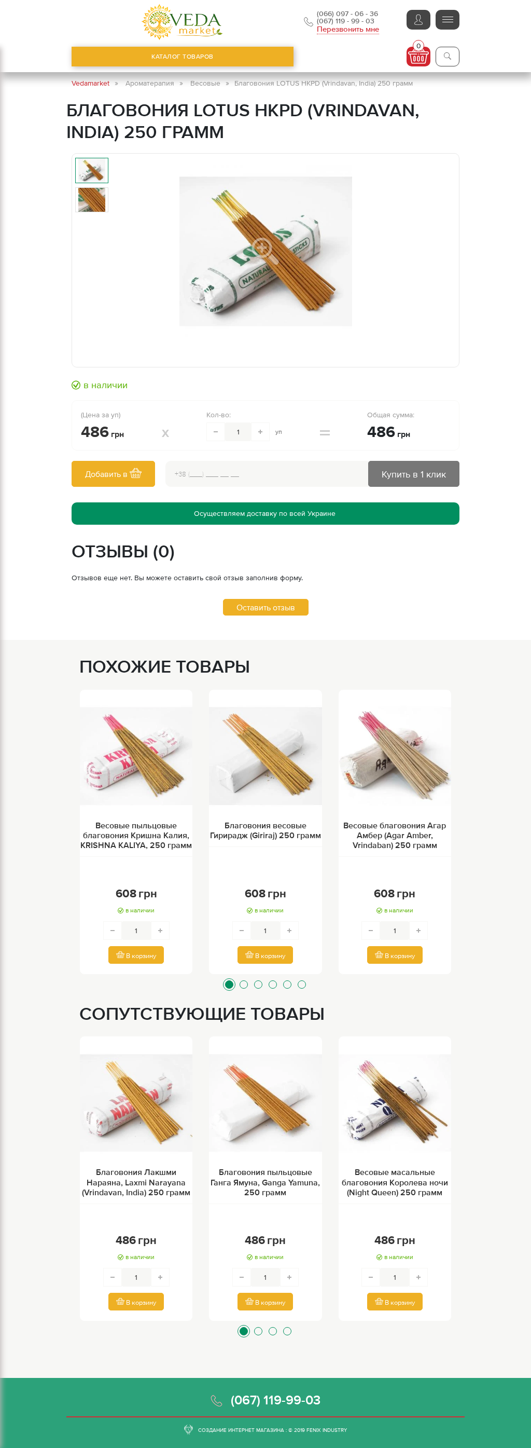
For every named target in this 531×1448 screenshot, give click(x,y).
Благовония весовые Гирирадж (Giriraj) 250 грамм (265, 830)
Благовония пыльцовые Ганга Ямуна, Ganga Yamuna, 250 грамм (265, 1181)
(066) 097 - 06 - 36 (347, 13)
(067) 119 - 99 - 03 (345, 20)
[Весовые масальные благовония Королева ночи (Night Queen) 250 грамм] (395, 1103)
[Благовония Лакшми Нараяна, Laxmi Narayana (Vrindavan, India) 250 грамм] (136, 1103)
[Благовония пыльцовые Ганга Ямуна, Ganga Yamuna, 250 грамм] (265, 1103)
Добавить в (107, 474)
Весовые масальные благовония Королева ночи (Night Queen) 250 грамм (395, 1181)
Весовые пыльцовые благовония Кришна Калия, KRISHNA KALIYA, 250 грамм (136, 835)
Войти (418, 19)
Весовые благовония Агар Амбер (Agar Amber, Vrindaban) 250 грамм (394, 835)
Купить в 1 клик (414, 474)
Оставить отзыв (265, 607)
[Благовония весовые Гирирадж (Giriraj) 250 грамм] (265, 756)
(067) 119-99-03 (275, 1399)
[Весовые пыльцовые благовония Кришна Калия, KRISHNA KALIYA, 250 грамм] (136, 756)
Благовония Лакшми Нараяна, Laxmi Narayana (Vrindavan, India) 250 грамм (136, 1181)
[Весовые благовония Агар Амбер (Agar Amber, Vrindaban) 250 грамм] (395, 756)
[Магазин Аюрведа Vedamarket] (183, 22)
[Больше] (260, 431)
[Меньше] (215, 431)
